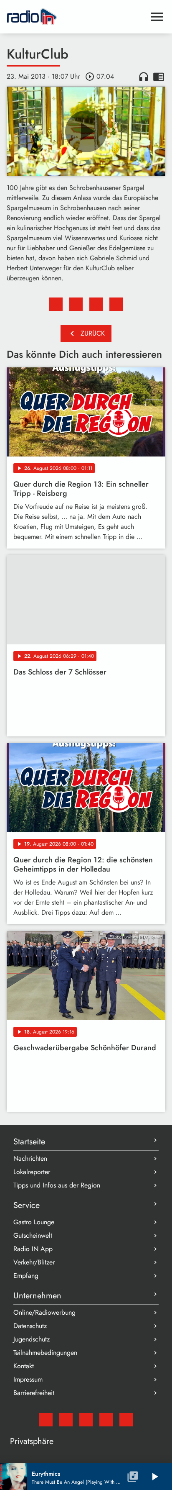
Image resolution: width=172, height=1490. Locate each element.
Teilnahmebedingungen (45, 1352)
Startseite (29, 1142)
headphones (143, 76)
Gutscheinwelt (32, 1235)
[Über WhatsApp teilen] (96, 304)
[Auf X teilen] (76, 304)
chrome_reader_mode (158, 76)
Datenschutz (30, 1326)
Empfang (25, 1275)
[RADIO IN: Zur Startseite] (76, 16)
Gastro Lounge (33, 1222)
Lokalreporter (31, 1172)
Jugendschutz (31, 1339)
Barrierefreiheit (33, 1393)
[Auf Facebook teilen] (56, 304)
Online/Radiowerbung (44, 1312)
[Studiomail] (46, 1419)
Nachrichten (30, 1158)
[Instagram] (86, 1419)
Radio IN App (33, 1249)
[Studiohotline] (126, 1419)
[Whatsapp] (106, 1419)
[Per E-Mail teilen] (116, 304)
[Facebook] (66, 1419)
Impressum (28, 1379)
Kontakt (23, 1366)
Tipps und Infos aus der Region (56, 1185)
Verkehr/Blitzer (34, 1262)
